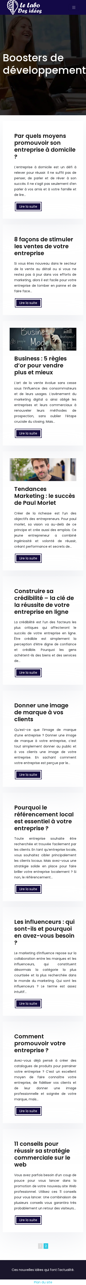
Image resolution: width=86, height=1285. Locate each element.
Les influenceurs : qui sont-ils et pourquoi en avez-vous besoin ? (44, 932)
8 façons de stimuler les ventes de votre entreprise (43, 246)
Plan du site (43, 1282)
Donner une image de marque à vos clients (41, 712)
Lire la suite (28, 206)
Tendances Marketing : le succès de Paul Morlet (44, 496)
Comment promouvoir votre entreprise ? (40, 1043)
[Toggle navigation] (74, 7)
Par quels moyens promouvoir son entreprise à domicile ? (44, 146)
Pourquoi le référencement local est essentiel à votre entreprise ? (44, 817)
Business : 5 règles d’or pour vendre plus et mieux (40, 365)
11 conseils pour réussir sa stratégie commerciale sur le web (42, 1154)
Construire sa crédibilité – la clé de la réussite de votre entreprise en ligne (44, 601)
